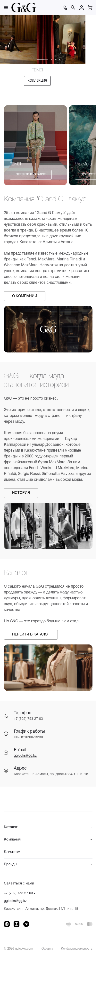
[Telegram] (26, 924)
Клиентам (12, 852)
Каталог (10, 827)
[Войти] (81, 7)
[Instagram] (7, 924)
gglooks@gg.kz (25, 755)
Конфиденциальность (76, 948)
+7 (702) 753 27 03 (18, 893)
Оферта (47, 948)
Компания (12, 839)
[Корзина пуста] (90, 7)
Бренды (10, 864)
